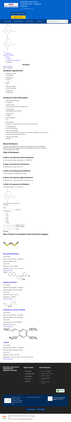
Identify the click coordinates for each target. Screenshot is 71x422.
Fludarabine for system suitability (14, 310)
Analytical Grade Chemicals (13, 60)
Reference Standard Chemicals (45, 382)
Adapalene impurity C (10, 282)
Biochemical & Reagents (46, 371)
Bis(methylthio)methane (11, 254)
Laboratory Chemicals (45, 375)
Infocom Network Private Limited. (25, 419)
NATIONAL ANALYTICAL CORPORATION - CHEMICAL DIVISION (30, 5)
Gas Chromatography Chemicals (45, 378)
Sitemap (27, 381)
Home (8, 57)
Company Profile (18, 21)
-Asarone (6, 342)
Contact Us (40, 21)
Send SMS (41, 409)
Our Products (29, 21)
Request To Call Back (8, 55)
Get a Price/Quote (8, 66)
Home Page (8, 21)
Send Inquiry (19, 17)
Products (8, 58)
